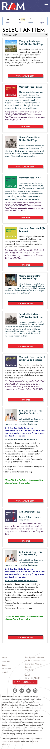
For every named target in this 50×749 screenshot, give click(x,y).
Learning (5, 665)
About (4, 658)
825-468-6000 (32, 678)
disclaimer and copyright (11, 741)
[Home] (13, 2)
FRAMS (5, 672)
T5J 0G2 (29, 670)
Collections (6, 661)
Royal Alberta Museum (34, 657)
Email (27, 675)
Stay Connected (25, 682)
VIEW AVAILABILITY (25, 76)
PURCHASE (25, 127)
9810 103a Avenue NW (35, 660)
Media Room (6, 669)
